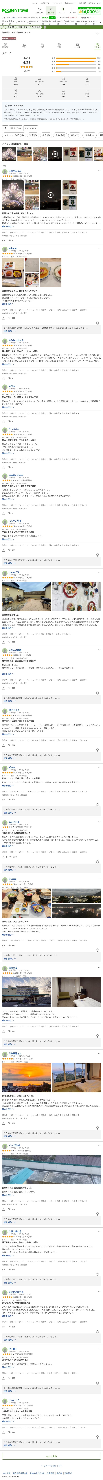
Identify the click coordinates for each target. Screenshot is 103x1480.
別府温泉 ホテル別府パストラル (16, 32)
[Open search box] (5, 128)
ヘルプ (34, 3)
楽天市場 (82, 3)
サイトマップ (57, 3)
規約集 (59, 1473)
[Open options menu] (99, 170)
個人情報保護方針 (20, 1473)
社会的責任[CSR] (37, 1473)
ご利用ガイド (44, 3)
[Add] (97, 33)
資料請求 (68, 1473)
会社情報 (6, 1473)
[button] (9, 154)
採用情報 (50, 1473)
